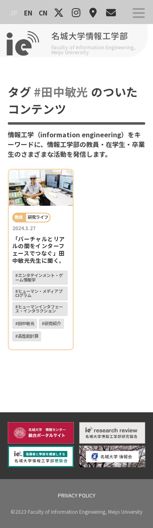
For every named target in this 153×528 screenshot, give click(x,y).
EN (28, 12)
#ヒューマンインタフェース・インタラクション (39, 309)
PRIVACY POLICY (76, 495)
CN (43, 12)
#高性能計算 (26, 336)
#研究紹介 (51, 323)
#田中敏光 (24, 323)
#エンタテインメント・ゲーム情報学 (39, 277)
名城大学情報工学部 (89, 36)
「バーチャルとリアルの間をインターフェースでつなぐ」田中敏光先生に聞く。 (38, 249)
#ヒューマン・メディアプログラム (38, 293)
